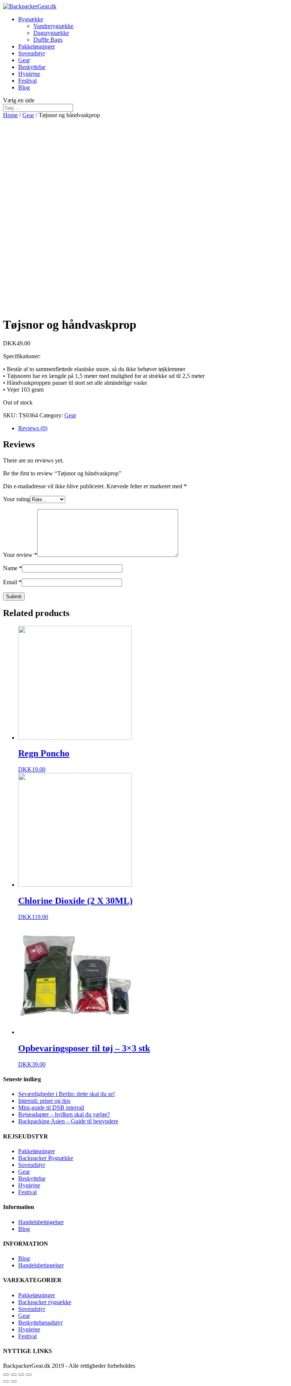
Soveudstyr (31, 53)
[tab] (153, 428)
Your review (20, 555)
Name (12, 568)
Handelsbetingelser (41, 1222)
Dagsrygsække (51, 33)
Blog (24, 87)
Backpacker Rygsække (45, 1158)
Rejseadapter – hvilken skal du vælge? (64, 1114)
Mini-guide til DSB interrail (51, 1107)
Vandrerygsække (53, 26)
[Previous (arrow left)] (6, 1381)
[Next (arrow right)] (14, 1381)
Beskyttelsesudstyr (40, 1322)
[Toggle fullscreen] (21, 1374)
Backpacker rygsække (44, 1302)
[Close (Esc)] (6, 1374)
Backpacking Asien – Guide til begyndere (68, 1121)
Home (10, 115)
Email (12, 582)
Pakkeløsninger (36, 46)
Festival (27, 80)
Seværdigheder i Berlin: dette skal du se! (66, 1094)
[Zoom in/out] (29, 1374)
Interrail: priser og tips (44, 1101)
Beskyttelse (31, 67)
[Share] (14, 1374)
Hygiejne (29, 74)
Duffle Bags (48, 39)
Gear (24, 60)
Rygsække (30, 19)
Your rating (16, 499)
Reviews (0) (32, 428)
